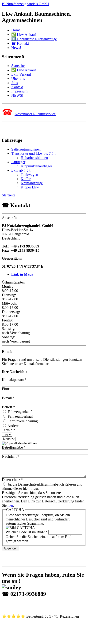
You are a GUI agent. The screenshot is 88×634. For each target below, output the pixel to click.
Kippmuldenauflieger (36, 166)
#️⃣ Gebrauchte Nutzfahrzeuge (34, 39)
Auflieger (18, 162)
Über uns (18, 79)
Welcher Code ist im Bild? (26, 532)
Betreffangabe (14, 447)
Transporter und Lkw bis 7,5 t (33, 153)
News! (16, 48)
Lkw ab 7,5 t (20, 170)
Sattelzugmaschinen (26, 149)
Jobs (14, 83)
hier (10, 505)
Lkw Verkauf (21, 74)
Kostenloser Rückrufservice (35, 114)
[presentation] (19, 443)
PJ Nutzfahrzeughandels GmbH (25, 4)
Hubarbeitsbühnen (34, 158)
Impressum (19, 91)
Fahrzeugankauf (19, 412)
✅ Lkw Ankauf (23, 35)
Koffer (26, 179)
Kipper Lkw (30, 187)
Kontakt (17, 87)
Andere (13, 426)
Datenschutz (12, 480)
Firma (6, 389)
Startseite (18, 66)
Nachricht (10, 456)
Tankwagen (29, 175)
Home (15, 30)
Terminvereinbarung (22, 421)
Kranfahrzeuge (32, 183)
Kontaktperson (14, 380)
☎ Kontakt (20, 43)
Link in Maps (22, 274)
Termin (8, 430)
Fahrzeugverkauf (20, 416)
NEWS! (17, 95)
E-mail (8, 398)
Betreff (8, 407)
